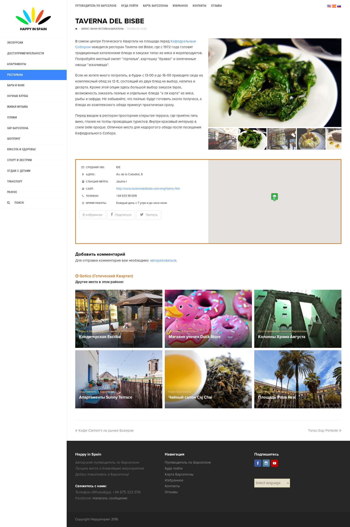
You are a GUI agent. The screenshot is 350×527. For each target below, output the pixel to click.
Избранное (174, 480)
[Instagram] (266, 463)
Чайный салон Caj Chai (190, 397)
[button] (274, 197)
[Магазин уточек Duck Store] (208, 319)
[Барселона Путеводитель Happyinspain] (33, 18)
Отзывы (171, 492)
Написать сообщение (110, 498)
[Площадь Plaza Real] (297, 379)
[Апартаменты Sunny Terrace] (118, 379)
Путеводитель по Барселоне (188, 462)
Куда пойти (173, 468)
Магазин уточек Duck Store (195, 337)
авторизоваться (163, 260)
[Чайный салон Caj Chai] (208, 379)
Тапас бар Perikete (323, 430)
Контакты (172, 486)
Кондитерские (124, 331)
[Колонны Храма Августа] (297, 319)
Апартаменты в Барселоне (97, 392)
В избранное (92, 215)
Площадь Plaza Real (277, 397)
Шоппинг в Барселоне (184, 331)
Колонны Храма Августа (281, 337)
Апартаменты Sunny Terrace (106, 397)
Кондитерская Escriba (100, 337)
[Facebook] (257, 463)
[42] (274, 82)
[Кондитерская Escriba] (118, 319)
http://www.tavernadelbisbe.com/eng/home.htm (148, 189)
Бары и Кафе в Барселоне (96, 331)
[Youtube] (274, 463)
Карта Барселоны (179, 474)
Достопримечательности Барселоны (282, 331)
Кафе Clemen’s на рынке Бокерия (106, 430)
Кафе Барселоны (180, 392)
